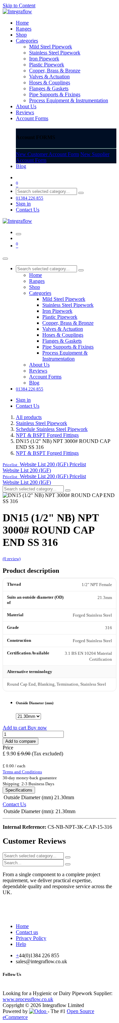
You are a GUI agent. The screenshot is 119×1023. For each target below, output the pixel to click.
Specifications (18, 790)
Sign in (23, 204)
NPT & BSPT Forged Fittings (47, 435)
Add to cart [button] (15, 727)
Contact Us (27, 210)
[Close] (5, 259)
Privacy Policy (31, 938)
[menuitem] (22, 23)
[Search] (81, 193)
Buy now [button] (37, 727)
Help (21, 944)
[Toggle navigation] (18, 234)
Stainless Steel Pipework (41, 423)
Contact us (27, 932)
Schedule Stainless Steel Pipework (52, 429)
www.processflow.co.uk (28, 999)
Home (22, 926)
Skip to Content (19, 5)
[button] (44, 464)
